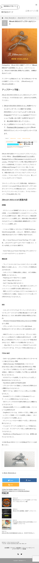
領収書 (24, 549)
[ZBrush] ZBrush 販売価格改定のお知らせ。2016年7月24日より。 (18, 533)
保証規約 (18, 547)
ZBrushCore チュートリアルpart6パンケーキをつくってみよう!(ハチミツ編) (25, 500)
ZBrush (5, 473)
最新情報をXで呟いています (11, 7)
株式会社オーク (22, 560)
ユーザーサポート (16, 549)
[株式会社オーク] (9, 12)
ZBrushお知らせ (12, 473)
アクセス (12, 547)
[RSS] (17, 553)
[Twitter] (21, 553)
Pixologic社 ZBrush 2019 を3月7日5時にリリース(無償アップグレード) (25, 522)
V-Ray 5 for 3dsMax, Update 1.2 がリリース (14, 489)
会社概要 (7, 547)
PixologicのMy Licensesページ (17, 127)
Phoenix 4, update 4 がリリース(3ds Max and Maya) (16, 491)
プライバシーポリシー (28, 547)
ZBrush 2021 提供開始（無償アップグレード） (25, 511)
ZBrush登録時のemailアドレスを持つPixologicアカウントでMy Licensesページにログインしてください (19, 159)
